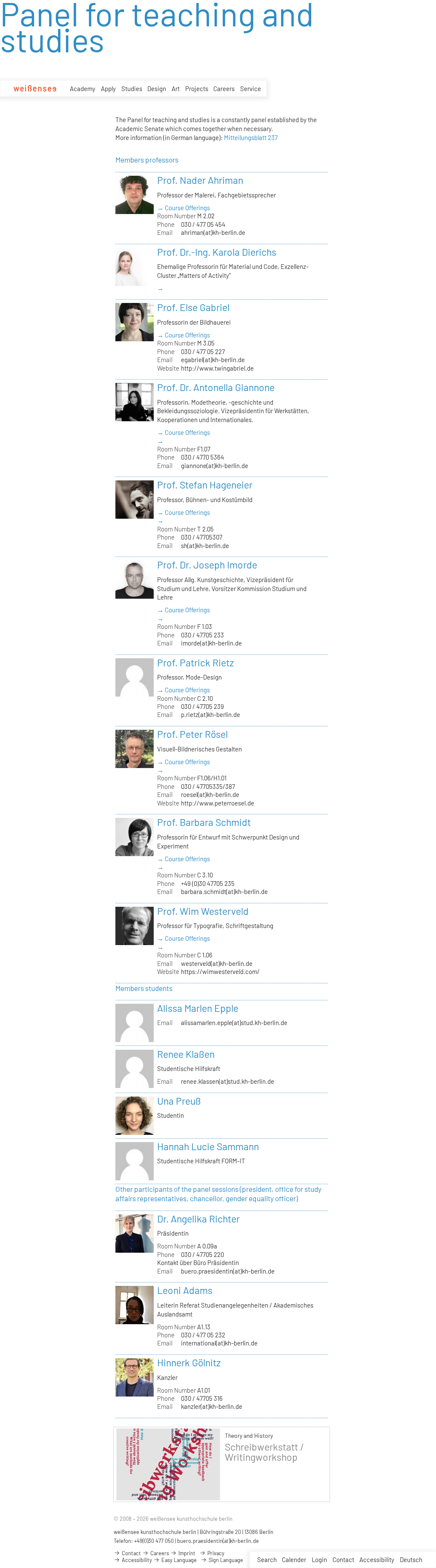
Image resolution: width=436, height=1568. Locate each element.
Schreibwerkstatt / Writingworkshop (264, 1452)
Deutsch (411, 1559)
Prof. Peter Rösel (192, 734)
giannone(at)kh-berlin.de (214, 465)
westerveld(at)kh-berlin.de (216, 963)
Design (156, 88)
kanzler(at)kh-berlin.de (211, 1406)
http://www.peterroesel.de (217, 803)
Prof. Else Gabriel (193, 307)
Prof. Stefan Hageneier (204, 485)
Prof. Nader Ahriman (200, 180)
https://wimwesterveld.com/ (220, 971)
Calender (294, 1559)
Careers (224, 88)
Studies (131, 88)
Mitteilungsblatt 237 (251, 137)
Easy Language (178, 1560)
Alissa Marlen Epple (197, 1008)
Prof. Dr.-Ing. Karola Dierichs (216, 252)
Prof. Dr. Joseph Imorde (207, 565)
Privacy (215, 1553)
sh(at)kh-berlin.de (205, 545)
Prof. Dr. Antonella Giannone (216, 387)
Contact (343, 1559)
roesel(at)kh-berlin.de (210, 794)
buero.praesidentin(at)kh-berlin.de (228, 1271)
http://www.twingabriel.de (217, 368)
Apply (108, 88)
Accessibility (376, 1559)
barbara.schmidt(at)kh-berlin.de (224, 891)
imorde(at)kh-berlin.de (211, 643)
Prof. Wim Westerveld (203, 911)
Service (250, 88)
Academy (82, 88)
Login (319, 1559)
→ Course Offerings (183, 207)
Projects (196, 88)
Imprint (186, 1553)
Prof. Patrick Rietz (195, 662)
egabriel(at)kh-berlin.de (213, 359)
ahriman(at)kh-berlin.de (213, 232)
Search (267, 1559)
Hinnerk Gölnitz (189, 1362)
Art (176, 88)
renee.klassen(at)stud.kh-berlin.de (227, 1081)
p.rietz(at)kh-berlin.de (210, 714)
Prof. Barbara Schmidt (204, 822)
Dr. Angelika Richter (198, 1219)
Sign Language (225, 1560)
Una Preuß (179, 1101)
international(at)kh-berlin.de (219, 1343)
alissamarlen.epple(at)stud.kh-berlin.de (234, 1022)
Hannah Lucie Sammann (208, 1146)
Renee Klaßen (186, 1054)
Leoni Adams (184, 1290)
